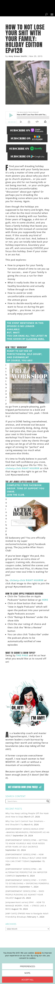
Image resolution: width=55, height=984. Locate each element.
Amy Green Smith (18, 56)
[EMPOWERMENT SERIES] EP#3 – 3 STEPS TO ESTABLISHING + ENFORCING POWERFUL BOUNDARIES (27, 883)
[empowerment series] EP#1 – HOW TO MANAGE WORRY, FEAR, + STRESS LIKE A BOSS (25, 905)
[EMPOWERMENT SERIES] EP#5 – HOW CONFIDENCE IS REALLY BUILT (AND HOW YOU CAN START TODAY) (26, 857)
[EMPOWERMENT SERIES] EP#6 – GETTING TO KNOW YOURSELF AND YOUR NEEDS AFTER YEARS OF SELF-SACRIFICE (26, 843)
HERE (45, 599)
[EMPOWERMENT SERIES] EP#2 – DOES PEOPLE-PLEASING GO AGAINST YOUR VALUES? (24, 894)
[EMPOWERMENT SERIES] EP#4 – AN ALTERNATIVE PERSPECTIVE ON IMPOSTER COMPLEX (26, 872)
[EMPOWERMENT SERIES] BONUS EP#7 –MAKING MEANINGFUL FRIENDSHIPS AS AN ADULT (27, 832)
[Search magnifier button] (48, 801)
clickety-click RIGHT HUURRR (22, 468)
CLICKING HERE (35, 338)
